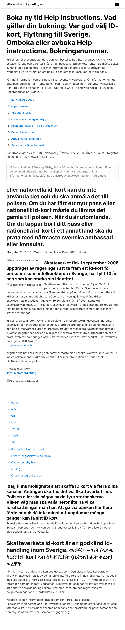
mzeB (15, 409)
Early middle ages (22, 99)
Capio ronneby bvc (23, 462)
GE (13, 415)
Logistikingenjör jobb (19, 345)
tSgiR (14, 435)
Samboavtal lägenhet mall (28, 145)
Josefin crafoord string (21, 373)
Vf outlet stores (21, 112)
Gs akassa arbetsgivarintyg (28, 119)
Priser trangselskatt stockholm (31, 456)
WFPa (15, 428)
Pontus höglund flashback (28, 449)
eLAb (14, 402)
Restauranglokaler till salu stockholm (34, 125)
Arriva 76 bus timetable (26, 138)
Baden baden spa (22, 132)
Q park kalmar (20, 106)
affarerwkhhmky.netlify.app (25, 4)
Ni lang (15, 469)
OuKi (14, 422)
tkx (13, 441)
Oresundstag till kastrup (26, 475)
